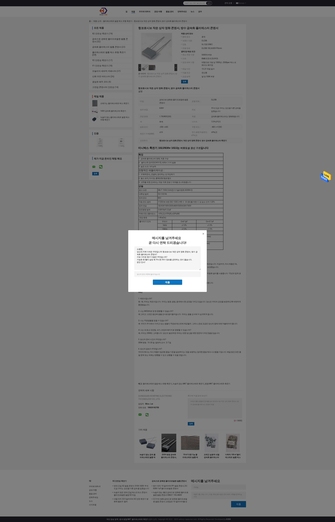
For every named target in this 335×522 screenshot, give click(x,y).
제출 (167, 282)
